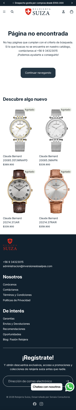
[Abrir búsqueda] (12, 12)
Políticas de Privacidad (16, 300)
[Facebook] (34, 404)
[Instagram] (41, 404)
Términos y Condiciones (17, 294)
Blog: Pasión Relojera (15, 339)
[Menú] (4, 11)
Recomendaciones (14, 328)
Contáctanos (10, 289)
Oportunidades (12, 334)
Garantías (8, 318)
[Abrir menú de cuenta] (63, 12)
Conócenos (9, 284)
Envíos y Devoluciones (16, 323)
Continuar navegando (38, 72)
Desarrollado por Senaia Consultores (51, 397)
